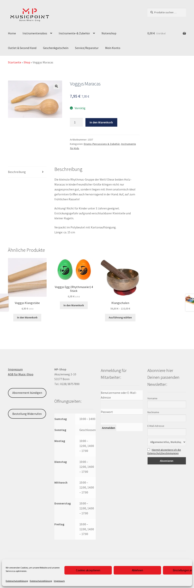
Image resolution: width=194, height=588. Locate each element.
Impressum (59, 580)
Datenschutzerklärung (17, 580)
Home (12, 33)
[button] (56, 86)
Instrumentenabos (35, 33)
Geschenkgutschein (55, 48)
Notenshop (109, 33)
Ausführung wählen (120, 317)
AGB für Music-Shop (20, 374)
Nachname (153, 412)
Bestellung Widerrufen (27, 414)
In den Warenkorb (101, 122)
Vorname (152, 398)
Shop (27, 62)
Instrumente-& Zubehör (74, 33)
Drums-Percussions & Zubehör (102, 144)
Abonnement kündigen (27, 393)
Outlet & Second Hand (22, 48)
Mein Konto (112, 48)
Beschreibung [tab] (17, 172)
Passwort (107, 412)
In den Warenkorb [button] (27, 317)
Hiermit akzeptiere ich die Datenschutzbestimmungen (164, 451)
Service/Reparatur (87, 48)
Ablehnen (137, 570)
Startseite (14, 62)
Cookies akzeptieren (88, 570)
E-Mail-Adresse (155, 426)
